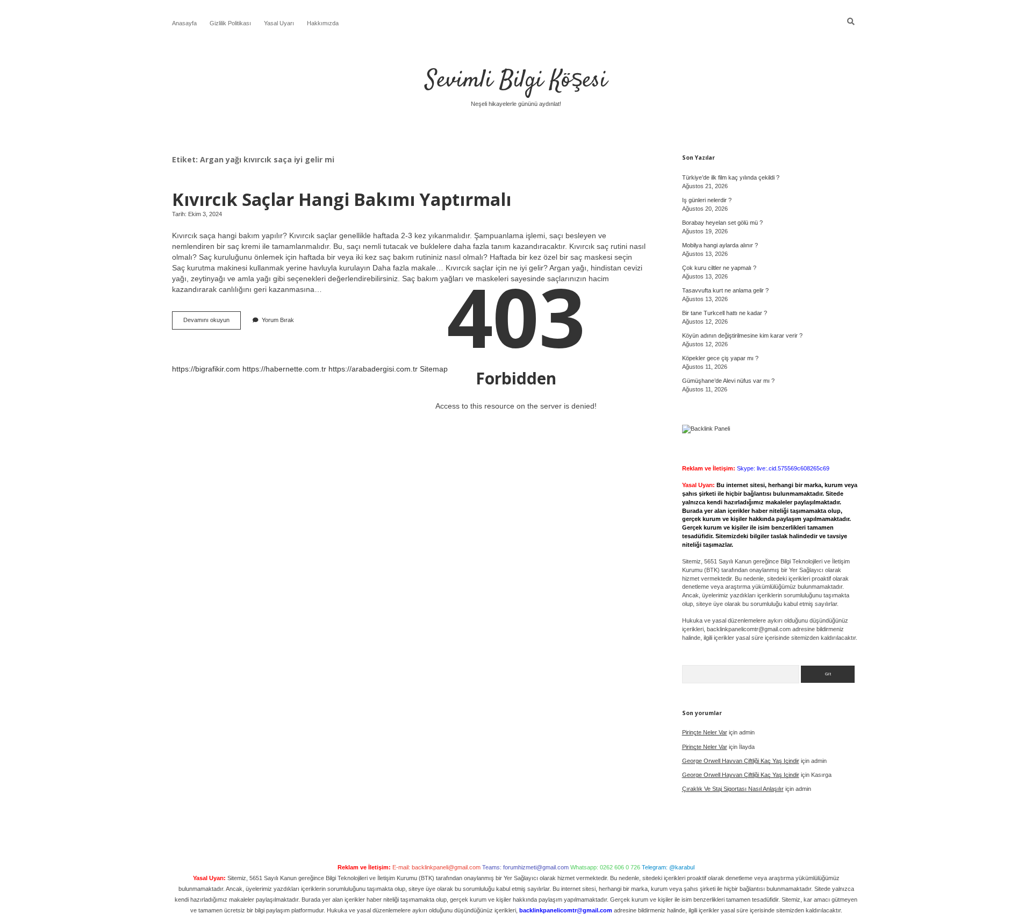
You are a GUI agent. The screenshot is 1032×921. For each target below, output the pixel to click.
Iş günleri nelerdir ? (707, 200)
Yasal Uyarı (279, 23)
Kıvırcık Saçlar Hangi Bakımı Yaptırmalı (341, 199)
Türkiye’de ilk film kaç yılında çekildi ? (730, 177)
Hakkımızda (323, 23)
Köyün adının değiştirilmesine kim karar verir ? (742, 335)
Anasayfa (184, 23)
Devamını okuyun (212, 323)
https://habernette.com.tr (284, 369)
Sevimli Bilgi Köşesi (516, 80)
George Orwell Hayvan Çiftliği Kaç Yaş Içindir (740, 761)
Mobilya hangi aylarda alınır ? (720, 245)
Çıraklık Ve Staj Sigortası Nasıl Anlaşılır (733, 789)
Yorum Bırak (278, 320)
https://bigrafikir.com (206, 369)
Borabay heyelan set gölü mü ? (722, 222)
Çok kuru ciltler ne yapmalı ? (719, 268)
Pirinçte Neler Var (704, 732)
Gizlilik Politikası (230, 23)
